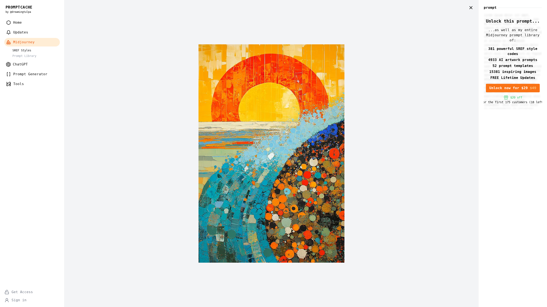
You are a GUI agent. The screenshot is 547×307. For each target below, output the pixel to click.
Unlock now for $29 (512, 88)
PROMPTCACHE (19, 7)
